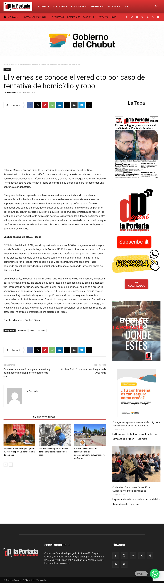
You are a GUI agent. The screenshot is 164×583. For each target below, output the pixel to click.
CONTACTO (103, 17)
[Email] (67, 105)
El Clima (113, 6)
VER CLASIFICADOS (136, 284)
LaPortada (11, 92)
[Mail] (137, 17)
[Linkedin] (59, 105)
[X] (142, 17)
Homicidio (22, 330)
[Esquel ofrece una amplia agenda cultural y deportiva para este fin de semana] (19, 435)
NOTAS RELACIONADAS (17, 417)
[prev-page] (6, 465)
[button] (156, 6)
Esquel (42, 6)
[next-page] (11, 465)
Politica (96, 6)
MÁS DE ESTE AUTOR (44, 417)
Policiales (77, 6)
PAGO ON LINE (89, 17)
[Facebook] (126, 17)
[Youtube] (158, 17)
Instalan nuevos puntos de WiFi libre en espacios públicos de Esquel (53, 451)
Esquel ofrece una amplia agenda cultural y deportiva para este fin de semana (19, 451)
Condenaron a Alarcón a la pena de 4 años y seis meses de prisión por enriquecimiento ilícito (27, 373)
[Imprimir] (74, 105)
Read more (141, 439)
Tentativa (41, 330)
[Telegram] (81, 105)
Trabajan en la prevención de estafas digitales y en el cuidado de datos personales (136, 424)
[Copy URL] (89, 105)
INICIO (113, 17)
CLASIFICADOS (58, 17)
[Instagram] (131, 17)
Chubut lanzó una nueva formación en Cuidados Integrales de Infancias (131, 489)
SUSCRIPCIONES (73, 17)
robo (32, 330)
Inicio (6, 64)
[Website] (147, 17)
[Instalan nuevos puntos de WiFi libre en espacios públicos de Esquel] (55, 435)
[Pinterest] (45, 105)
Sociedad (59, 6)
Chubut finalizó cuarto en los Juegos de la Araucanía (83, 371)
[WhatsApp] (152, 17)
